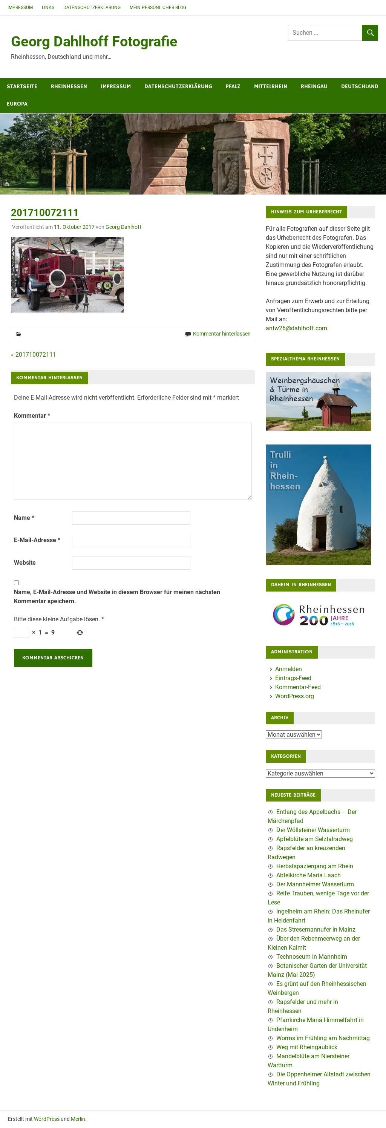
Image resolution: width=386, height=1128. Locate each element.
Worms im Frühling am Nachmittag (323, 1038)
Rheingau (314, 86)
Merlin (78, 1119)
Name (24, 517)
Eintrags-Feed (293, 678)
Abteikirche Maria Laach (308, 875)
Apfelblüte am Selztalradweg (314, 839)
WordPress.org (294, 696)
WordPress (47, 1119)
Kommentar (32, 415)
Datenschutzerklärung (92, 7)
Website (25, 562)
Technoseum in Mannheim (311, 956)
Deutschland (359, 86)
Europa (17, 103)
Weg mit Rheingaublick (306, 1047)
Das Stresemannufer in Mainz (315, 929)
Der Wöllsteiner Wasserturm (313, 830)
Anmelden (288, 669)
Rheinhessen (69, 86)
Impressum (20, 7)
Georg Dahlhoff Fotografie (94, 41)
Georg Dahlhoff (123, 227)
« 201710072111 (33, 354)
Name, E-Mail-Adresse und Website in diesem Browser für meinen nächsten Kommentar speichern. (117, 597)
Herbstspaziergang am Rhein (314, 866)
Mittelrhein (270, 86)
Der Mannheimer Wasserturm (315, 884)
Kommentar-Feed (298, 687)
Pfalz (233, 86)
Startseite (22, 86)
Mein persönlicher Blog (158, 7)
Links (48, 7)
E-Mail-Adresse (37, 540)
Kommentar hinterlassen (222, 334)
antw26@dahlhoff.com (296, 328)
